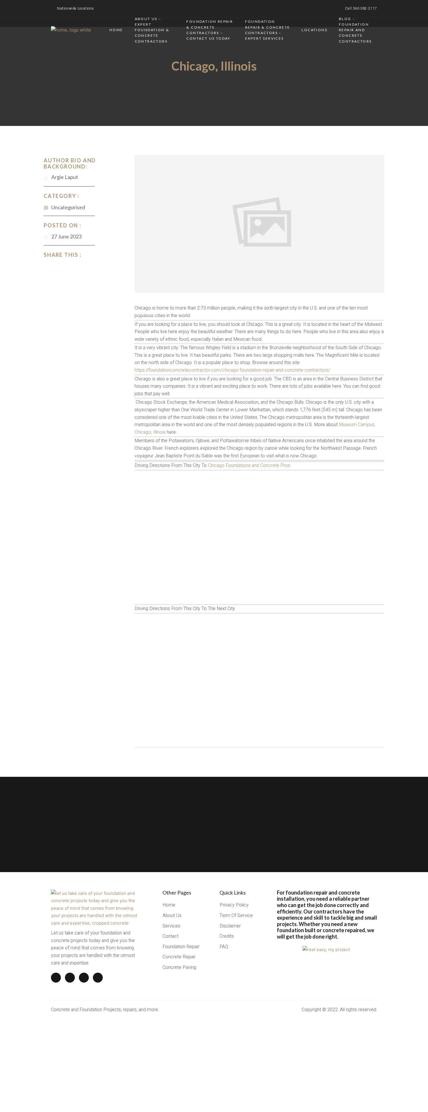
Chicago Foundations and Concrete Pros (249, 465)
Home (116, 30)
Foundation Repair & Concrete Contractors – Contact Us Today (209, 30)
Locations (314, 30)
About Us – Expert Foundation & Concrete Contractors (152, 29)
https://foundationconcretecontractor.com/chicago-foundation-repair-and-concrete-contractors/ (232, 370)
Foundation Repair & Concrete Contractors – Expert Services (267, 30)
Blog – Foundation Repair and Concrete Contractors (355, 29)
